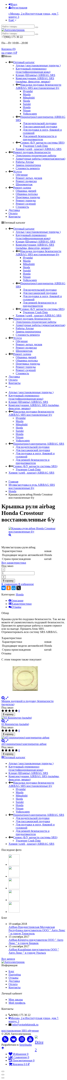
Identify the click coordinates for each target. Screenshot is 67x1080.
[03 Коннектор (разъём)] (33, 717)
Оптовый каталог (24, 62)
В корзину (8, 580)
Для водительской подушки (40, 123)
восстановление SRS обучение (20, 1030)
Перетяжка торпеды (28, 197)
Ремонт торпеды (26, 200)
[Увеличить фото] (3, 697)
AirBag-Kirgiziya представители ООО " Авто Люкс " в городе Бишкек (36, 941)
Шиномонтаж (24, 184)
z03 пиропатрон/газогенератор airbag (23, 743)
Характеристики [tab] (21, 603)
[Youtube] (30, 1039)
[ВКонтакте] (3, 588)
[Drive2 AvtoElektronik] (39, 1039)
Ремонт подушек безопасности (32, 152)
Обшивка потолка (27, 194)
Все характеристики (13, 562)
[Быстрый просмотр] (7, 697)
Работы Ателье (25, 161)
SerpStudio (25, 1044)
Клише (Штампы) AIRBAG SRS (35, 75)
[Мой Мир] (13, 588)
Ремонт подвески (26, 181)
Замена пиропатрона (28, 165)
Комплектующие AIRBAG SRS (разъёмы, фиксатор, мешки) (35, 80)
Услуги (17, 171)
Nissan (27, 110)
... (10, 386)
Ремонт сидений (26, 203)
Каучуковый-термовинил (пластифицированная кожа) (33, 70)
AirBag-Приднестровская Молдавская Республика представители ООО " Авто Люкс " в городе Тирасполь (37, 930)
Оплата (13, 213)
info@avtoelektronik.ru (25, 1024)
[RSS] (5, 1039)
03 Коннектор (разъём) (15, 724)
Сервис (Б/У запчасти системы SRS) (42, 142)
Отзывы (13, 977)
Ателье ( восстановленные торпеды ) (38, 65)
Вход (14, 4)
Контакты (15, 216)
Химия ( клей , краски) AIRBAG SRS (38, 149)
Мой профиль (17, 1002)
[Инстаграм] (22, 1039)
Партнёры (15, 974)
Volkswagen (30, 113)
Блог (11, 971)
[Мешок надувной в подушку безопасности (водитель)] (33, 678)
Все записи (8, 958)
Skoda (26, 100)
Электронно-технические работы (36, 155)
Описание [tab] (17, 600)
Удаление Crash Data (35, 145)
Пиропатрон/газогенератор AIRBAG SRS (38, 443)
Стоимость (22, 206)
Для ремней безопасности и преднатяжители (40, 138)
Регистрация (19, 7)
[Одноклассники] (8, 588)
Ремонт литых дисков (29, 177)
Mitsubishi (29, 97)
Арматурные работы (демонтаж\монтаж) (40, 158)
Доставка (14, 210)
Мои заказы (16, 999)
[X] (18, 588)
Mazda (27, 94)
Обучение (22, 174)
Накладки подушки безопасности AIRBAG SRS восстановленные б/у (38, 86)
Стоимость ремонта (28, 168)
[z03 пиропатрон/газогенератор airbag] (33, 737)
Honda (27, 107)
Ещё (11, 20)
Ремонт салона (22, 187)
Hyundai (28, 91)
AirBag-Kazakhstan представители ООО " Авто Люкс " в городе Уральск (34, 951)
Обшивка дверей (26, 190)
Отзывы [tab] (16, 606)
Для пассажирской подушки (40, 126)
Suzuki (27, 104)
